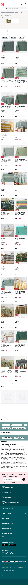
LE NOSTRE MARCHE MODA (7, 528)
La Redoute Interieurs (7, 437)
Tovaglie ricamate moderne (19, 428)
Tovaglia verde (22, 12)
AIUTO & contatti (5, 518)
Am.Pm (22, 437)
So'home (16, 437)
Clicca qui (13, 482)
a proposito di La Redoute (7, 508)
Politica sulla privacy (14, 569)
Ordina (3, 31)
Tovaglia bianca (6, 425)
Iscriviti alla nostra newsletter (10, 476)
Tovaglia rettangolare (17, 425)
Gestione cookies (22, 569)
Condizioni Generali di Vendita (7, 567)
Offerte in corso (6, 569)
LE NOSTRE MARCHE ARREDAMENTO (8, 523)
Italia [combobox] (5, 575)
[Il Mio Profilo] (21, 4)
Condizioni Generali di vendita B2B (20, 567)
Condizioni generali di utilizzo (9, 570)
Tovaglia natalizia (6, 428)
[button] (25, 4)
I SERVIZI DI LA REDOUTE (6, 513)
